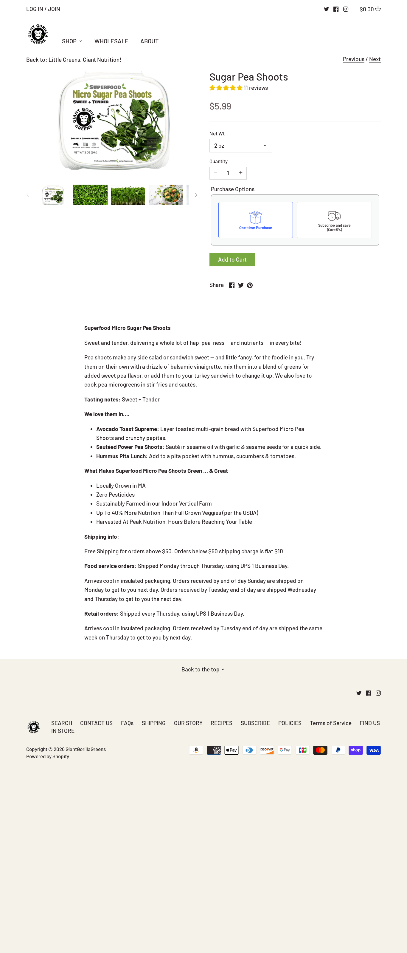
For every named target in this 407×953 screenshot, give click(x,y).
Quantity (218, 161)
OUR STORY (188, 722)
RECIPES (221, 722)
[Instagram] (345, 8)
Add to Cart (232, 259)
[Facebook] (335, 8)
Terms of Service (331, 722)
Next (375, 58)
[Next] (195, 194)
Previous (353, 58)
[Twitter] (326, 8)
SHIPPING (154, 722)
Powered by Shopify (47, 756)
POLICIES (290, 722)
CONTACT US (96, 722)
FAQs (127, 722)
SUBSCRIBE (255, 722)
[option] (52, 194)
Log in (34, 8)
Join (54, 8)
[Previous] (28, 194)
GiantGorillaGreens (86, 749)
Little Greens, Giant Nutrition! (85, 59)
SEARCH (61, 722)
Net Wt (217, 133)
